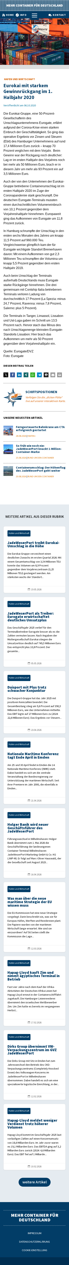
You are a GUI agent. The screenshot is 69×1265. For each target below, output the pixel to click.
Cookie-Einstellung (34, 1250)
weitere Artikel (34, 1182)
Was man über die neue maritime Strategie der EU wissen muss (34, 917)
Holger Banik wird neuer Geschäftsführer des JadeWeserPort (34, 843)
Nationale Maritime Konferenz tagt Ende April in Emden (34, 771)
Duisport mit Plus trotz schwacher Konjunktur (34, 702)
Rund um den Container (41, 457)
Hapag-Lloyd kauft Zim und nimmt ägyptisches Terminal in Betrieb (34, 991)
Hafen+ (32, 436)
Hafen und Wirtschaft (19, 79)
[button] (5, 374)
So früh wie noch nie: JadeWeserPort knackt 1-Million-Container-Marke (39, 449)
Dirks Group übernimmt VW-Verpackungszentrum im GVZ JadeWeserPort (34, 1065)
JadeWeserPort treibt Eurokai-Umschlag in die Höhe (34, 559)
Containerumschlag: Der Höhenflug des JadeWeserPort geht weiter (41, 469)
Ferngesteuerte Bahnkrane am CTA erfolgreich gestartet (40, 428)
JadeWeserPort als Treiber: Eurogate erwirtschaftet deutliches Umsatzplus (34, 632)
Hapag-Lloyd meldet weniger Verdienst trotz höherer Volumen (34, 1137)
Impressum (34, 1233)
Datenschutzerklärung (34, 1241)
